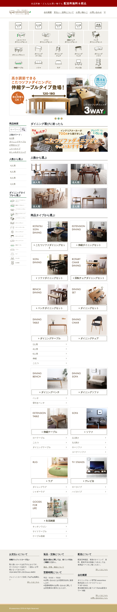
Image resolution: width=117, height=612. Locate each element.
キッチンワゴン (40, 526)
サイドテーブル (40, 531)
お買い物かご (82, 12)
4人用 (35, 349)
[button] (16, 94)
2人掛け (75, 438)
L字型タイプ (14, 145)
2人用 (35, 344)
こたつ (36, 363)
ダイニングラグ (40, 487)
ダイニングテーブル (42, 447)
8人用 (13, 178)
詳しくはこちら (33, 582)
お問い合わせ (96, 12)
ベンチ (36, 398)
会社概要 (48, 12)
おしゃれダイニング (17, 152)
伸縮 (35, 358)
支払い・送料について (64, 12)
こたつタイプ (14, 149)
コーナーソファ (79, 452)
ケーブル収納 (39, 536)
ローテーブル (39, 438)
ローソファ (77, 447)
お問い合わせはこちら (99, 598)
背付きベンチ (39, 403)
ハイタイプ (77, 491)
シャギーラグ (39, 491)
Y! (105, 12)
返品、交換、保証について (54, 567)
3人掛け (75, 442)
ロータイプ (77, 487)
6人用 (35, 353)
